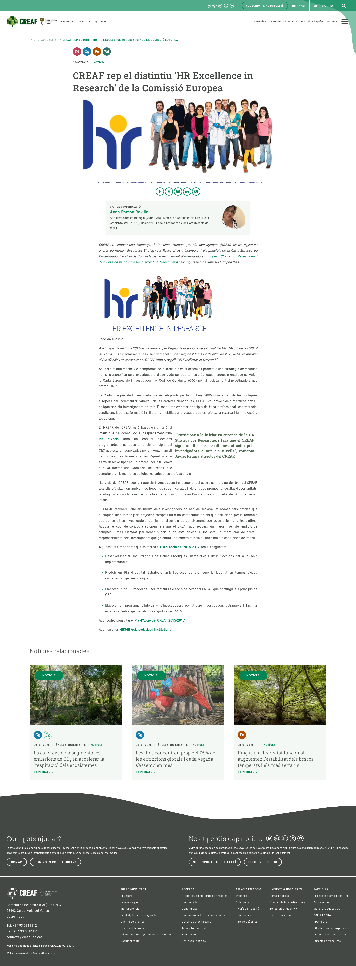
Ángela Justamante (71, 745)
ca (324, 5)
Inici (33, 40)
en (315, 5)
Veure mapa (16, 916)
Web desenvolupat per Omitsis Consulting (31, 953)
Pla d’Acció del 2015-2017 (180, 547)
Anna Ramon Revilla (129, 211)
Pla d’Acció (109, 439)
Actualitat (49, 40)
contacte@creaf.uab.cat (24, 937)
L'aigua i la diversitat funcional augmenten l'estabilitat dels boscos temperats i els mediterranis (276, 759)
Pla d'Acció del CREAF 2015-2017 (160, 620)
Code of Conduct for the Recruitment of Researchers (138, 262)
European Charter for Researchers (230, 256)
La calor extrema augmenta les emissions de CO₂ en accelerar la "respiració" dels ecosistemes (69, 759)
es (332, 5)
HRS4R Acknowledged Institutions (145, 629)
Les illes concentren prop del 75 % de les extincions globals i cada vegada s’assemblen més (175, 759)
